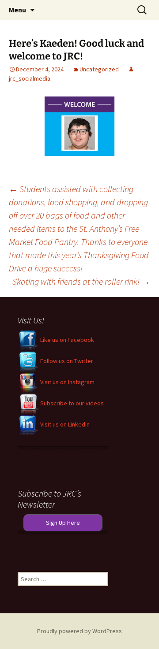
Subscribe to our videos (71, 403)
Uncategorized (99, 69)
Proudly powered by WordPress (79, 631)
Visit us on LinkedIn (64, 424)
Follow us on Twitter (66, 361)
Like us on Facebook (66, 340)
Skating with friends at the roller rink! (81, 281)
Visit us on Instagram (67, 382)
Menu (17, 9)
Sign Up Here (63, 523)
